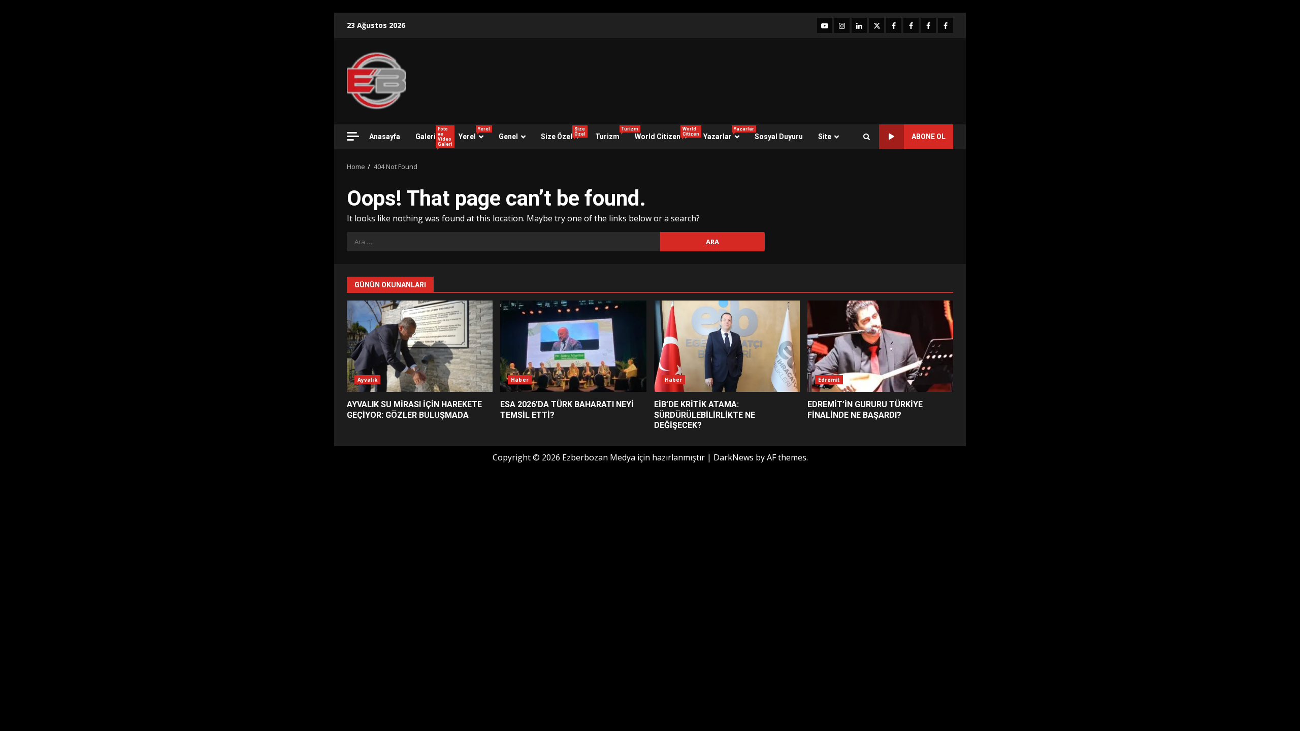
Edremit (829, 379)
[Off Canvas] (353, 136)
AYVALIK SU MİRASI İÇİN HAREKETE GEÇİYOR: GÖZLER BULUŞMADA (420, 346)
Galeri (433, 136)
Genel (508, 136)
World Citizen (665, 133)
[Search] (866, 137)
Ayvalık (367, 379)
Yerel (474, 133)
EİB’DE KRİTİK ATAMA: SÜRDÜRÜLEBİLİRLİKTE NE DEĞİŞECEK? (727, 346)
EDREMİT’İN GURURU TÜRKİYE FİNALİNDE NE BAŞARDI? (880, 346)
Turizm (611, 133)
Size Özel (563, 133)
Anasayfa (384, 136)
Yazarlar (725, 133)
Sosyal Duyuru (779, 136)
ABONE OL (929, 136)
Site (824, 136)
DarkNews (733, 457)
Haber (520, 379)
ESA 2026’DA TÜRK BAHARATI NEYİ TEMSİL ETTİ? (573, 346)
